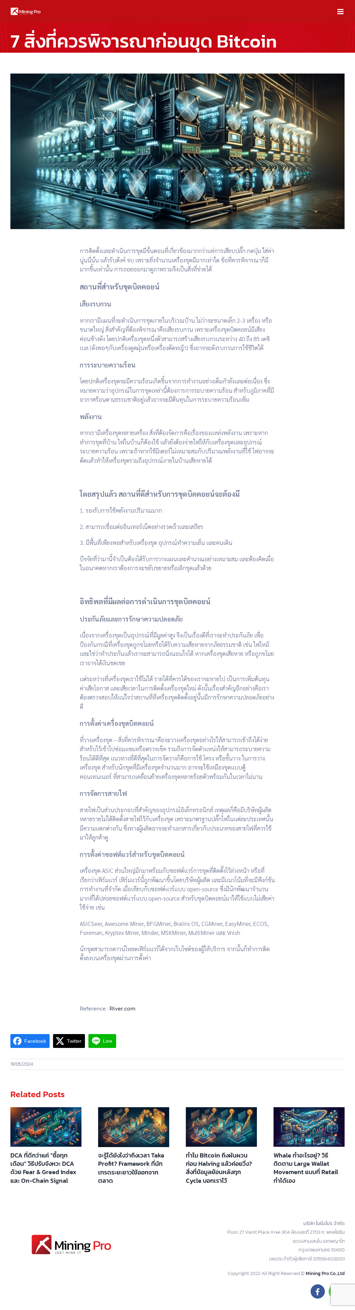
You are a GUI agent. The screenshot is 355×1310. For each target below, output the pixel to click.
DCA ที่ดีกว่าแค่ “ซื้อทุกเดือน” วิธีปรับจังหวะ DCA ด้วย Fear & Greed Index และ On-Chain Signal (43, 1168)
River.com (122, 1008)
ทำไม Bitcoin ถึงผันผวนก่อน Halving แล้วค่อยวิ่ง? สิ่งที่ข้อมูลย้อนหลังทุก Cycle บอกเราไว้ (219, 1168)
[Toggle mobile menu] (341, 11)
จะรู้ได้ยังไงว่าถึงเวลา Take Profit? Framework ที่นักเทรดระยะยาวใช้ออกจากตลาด (131, 1168)
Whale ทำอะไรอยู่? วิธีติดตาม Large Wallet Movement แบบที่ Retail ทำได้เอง (306, 1168)
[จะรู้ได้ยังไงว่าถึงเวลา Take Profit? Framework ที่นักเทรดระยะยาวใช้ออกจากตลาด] (133, 1127)
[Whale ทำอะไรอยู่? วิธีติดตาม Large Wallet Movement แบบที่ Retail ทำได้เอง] (309, 1127)
